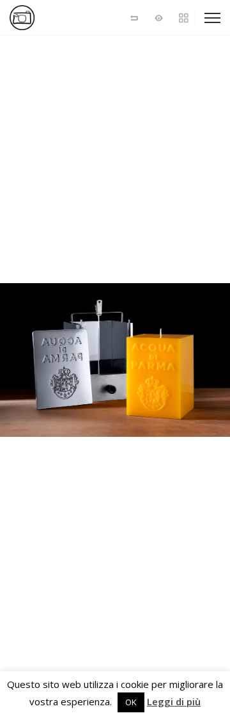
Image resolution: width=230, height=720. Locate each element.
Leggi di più (174, 702)
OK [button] (131, 702)
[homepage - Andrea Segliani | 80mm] (54, 17)
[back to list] (134, 18)
